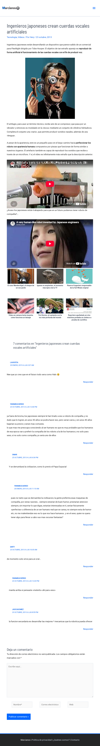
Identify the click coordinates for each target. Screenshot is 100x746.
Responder (88, 382)
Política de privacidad (42, 740)
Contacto (75, 740)
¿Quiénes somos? (61, 740)
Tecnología (12, 37)
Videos (21, 37)
